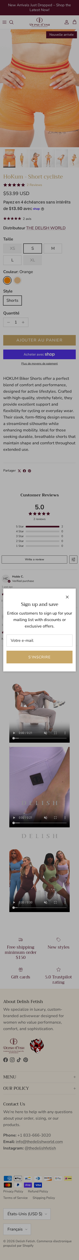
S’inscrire (39, 657)
